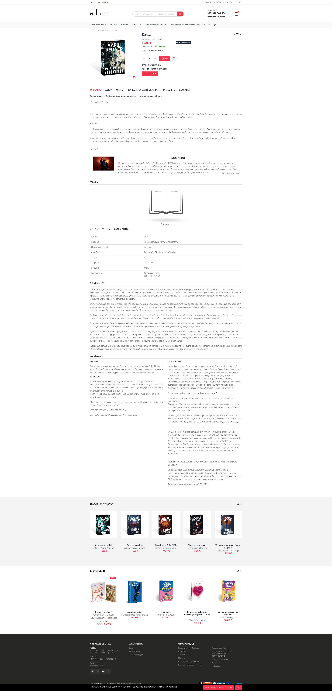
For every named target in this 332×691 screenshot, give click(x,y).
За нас (214, 663)
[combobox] (145, 14)
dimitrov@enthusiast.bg (179, 473)
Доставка (184, 90)
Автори (113, 24)
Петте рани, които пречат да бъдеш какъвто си (197, 615)
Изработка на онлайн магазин (108, 683)
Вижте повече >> (230, 173)
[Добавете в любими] (174, 58)
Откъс (119, 90)
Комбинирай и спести (155, 24)
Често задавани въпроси (188, 648)
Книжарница (98, 24)
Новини (124, 24)
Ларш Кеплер (156, 39)
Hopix (123, 683)
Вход (240, 2)
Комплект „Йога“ (103, 612)
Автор (108, 90)
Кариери (181, 655)
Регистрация (229, 2)
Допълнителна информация (143, 90)
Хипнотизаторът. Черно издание (228, 546)
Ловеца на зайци (135, 545)
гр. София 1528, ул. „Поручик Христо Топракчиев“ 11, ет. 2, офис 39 (104, 651)
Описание (95, 90)
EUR (91, 2)
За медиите (169, 90)
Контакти (136, 24)
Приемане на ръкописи (221, 648)
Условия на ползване (220, 659)
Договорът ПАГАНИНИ (166, 545)
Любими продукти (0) (213, 2)
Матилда (166, 612)
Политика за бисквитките (188, 661)
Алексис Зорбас (134, 612)
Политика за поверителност (190, 665)
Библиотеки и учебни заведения (185, 24)
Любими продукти (136, 655)
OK (238, 687)
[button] (238, 14)
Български (104, 2)
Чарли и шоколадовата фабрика (228, 613)
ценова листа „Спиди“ (205, 393)
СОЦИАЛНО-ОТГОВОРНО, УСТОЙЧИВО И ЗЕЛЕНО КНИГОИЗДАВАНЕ (222, 653)
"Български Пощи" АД (204, 476)
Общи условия (183, 658)
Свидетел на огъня (197, 545)
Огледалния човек (104, 545)
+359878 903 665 (110, 659)
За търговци (210, 24)
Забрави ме (216, 666)
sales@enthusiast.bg (205, 473)
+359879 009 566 (96, 659)
